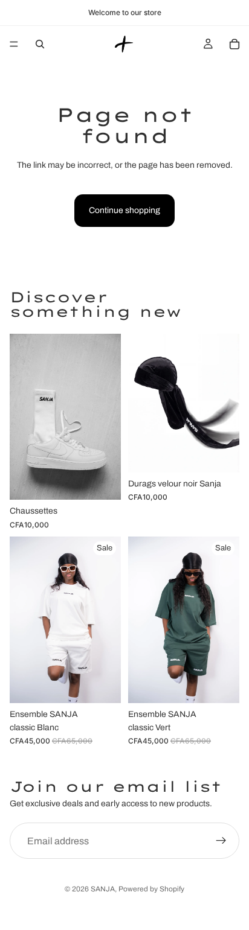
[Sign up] (221, 840)
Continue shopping (124, 210)
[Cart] (234, 44)
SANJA (103, 889)
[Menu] (14, 44)
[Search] (40, 44)
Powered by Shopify (151, 889)
